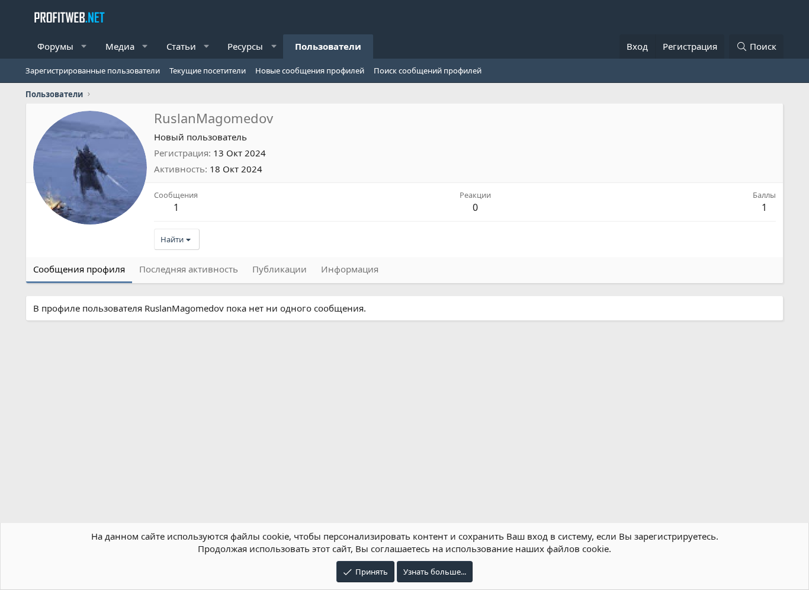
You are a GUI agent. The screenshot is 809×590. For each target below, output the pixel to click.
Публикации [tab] (279, 269)
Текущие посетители (207, 70)
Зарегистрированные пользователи (92, 70)
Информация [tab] (349, 269)
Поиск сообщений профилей (427, 70)
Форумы (55, 46)
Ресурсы (245, 46)
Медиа (119, 46)
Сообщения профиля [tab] (79, 269)
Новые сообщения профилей (309, 70)
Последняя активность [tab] (188, 269)
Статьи (181, 46)
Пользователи (328, 46)
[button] (84, 46)
